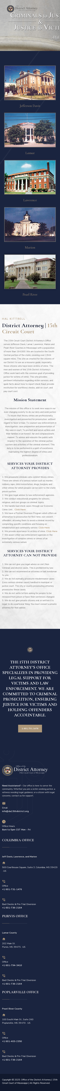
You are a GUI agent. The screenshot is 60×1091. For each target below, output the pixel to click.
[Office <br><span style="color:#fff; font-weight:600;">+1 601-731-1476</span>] (4, 881)
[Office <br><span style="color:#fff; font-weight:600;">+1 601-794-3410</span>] (4, 957)
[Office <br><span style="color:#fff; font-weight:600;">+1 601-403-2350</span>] (4, 1033)
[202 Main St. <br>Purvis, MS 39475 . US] (4, 939)
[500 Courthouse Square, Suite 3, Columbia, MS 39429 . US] (4, 863)
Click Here (20, 509)
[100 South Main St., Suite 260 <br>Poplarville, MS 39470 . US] (4, 1015)
